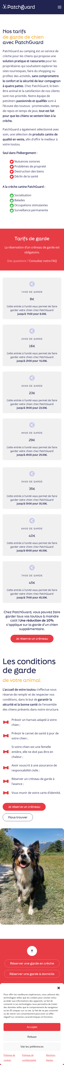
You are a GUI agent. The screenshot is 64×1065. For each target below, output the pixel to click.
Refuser (32, 1036)
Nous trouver (17, 817)
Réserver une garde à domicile (32, 974)
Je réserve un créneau (32, 639)
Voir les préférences (32, 1046)
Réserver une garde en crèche (32, 963)
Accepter (32, 1027)
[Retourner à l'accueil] (19, 7)
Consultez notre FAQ (43, 261)
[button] (58, 987)
